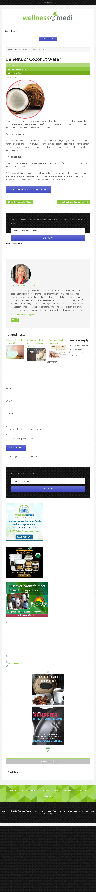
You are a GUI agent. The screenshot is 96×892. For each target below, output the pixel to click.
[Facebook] (17, 320)
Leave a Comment (18, 73)
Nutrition (18, 77)
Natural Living (29, 791)
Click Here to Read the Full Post (28, 189)
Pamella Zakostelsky (23, 285)
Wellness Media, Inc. (26, 811)
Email (9, 401)
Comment (52, 362)
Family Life (48, 797)
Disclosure (56, 811)
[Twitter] (13, 320)
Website (9, 413)
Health (13, 791)
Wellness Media (48, 16)
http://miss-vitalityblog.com (23, 314)
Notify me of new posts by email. (20, 438)
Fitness (67, 791)
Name (9, 388)
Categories (48, 39)
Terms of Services (69, 811)
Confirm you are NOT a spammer (22, 456)
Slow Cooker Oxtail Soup (20, 202)
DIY (56, 791)
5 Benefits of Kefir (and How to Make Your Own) (35, 343)
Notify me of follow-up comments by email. (25, 429)
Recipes (45, 791)
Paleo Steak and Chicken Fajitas (73, 202)
